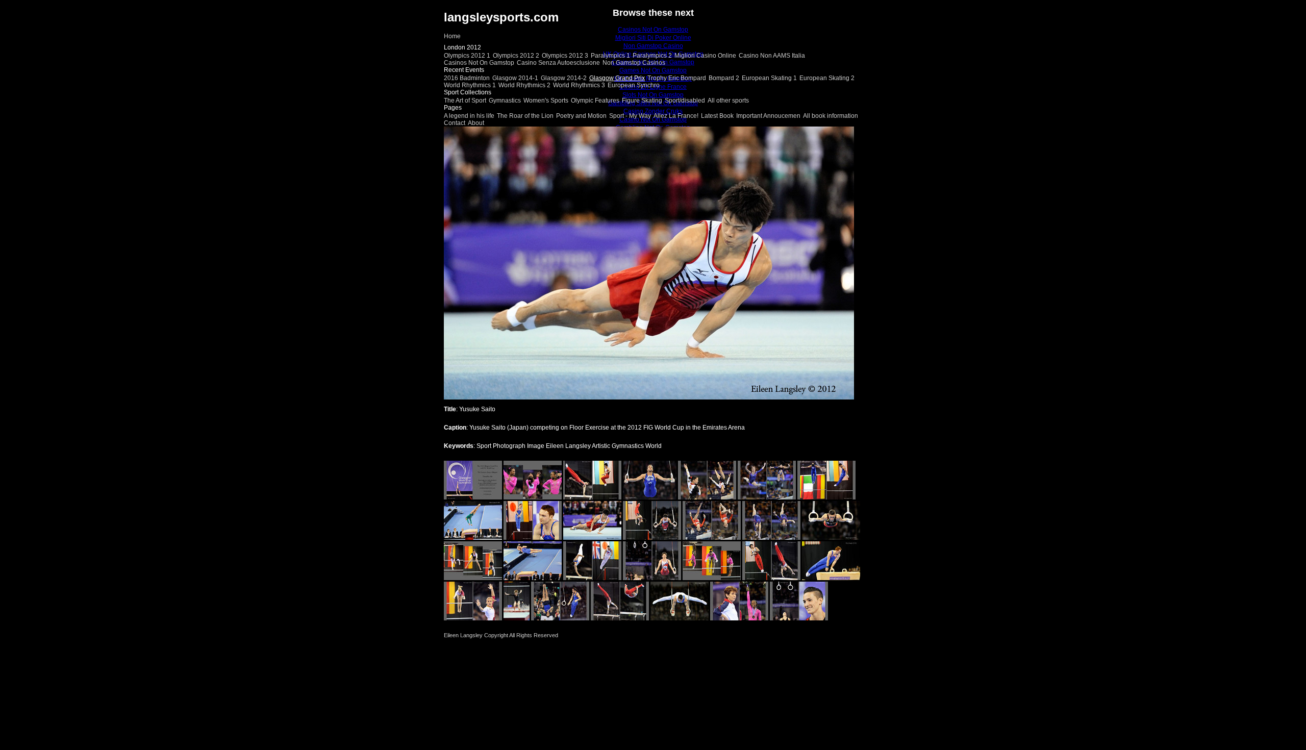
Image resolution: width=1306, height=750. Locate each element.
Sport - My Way (630, 115)
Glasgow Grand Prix (617, 78)
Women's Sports (545, 100)
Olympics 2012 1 (467, 55)
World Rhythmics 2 (524, 85)
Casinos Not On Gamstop (479, 62)
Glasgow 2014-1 (515, 78)
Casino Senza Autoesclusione (558, 62)
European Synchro (634, 85)
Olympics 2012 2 (516, 55)
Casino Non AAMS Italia (772, 55)
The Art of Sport (465, 100)
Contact (454, 123)
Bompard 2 (724, 78)
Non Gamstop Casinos (633, 62)
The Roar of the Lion (525, 115)
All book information (830, 115)
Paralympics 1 (610, 55)
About (476, 123)
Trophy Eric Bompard (676, 78)
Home (452, 36)
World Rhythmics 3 (579, 85)
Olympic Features (595, 100)
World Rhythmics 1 (470, 85)
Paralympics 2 (652, 55)
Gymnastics (505, 100)
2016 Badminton (467, 78)
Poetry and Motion (581, 115)
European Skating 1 (769, 78)
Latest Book (717, 115)
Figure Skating (642, 100)
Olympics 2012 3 (565, 55)
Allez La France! (676, 115)
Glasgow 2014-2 (564, 78)
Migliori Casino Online (705, 55)
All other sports (728, 100)
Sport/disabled (685, 100)
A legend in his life (469, 115)
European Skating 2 (827, 78)
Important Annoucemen (768, 115)
